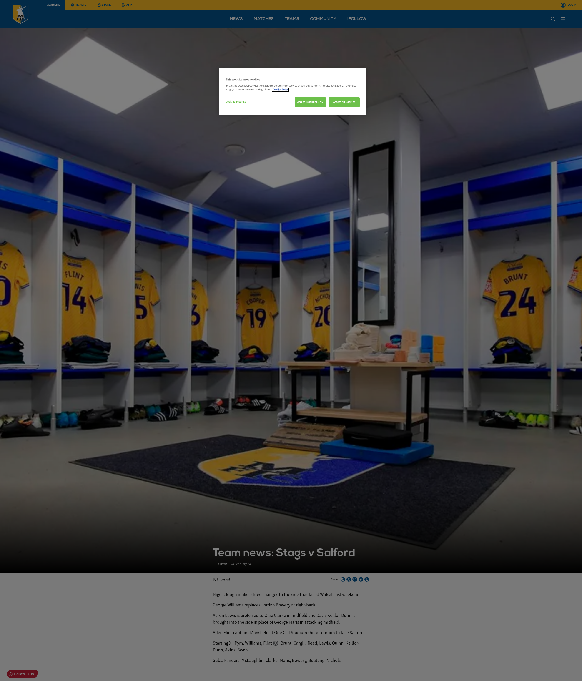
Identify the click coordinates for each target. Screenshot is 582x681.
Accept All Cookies (344, 101)
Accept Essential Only (310, 101)
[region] (292, 91)
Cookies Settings (236, 101)
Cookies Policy (280, 89)
